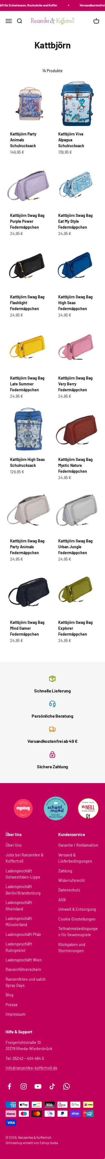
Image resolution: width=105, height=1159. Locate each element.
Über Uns (14, 845)
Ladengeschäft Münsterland (19, 921)
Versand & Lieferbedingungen (75, 858)
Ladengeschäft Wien (24, 959)
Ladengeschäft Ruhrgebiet (19, 947)
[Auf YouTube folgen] (38, 1086)
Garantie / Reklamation (78, 845)
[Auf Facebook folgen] (9, 1086)
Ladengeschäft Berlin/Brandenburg (23, 889)
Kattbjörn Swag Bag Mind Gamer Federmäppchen (27, 628)
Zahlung (65, 870)
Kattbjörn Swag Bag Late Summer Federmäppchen (27, 384)
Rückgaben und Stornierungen (71, 947)
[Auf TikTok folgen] (52, 1086)
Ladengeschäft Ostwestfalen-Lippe (23, 873)
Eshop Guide (49, 1143)
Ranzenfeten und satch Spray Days (26, 982)
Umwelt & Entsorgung (77, 909)
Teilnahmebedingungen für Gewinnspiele (78, 931)
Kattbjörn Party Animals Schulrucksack (23, 140)
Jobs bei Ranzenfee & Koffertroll (24, 858)
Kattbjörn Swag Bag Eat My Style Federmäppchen (75, 221)
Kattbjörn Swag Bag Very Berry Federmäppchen (75, 384)
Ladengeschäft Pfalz (23, 934)
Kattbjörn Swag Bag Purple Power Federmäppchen (27, 221)
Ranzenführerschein (23, 969)
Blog (9, 994)
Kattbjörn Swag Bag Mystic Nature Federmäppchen (75, 465)
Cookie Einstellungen (76, 919)
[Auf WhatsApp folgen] (66, 1086)
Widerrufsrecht (71, 880)
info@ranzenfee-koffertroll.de (31, 1068)
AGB (62, 899)
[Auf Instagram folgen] (23, 1086)
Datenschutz (69, 890)
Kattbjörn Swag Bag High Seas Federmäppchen (75, 302)
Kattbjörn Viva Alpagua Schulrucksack (71, 140)
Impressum (15, 1014)
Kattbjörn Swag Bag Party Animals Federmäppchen (27, 546)
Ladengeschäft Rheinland (19, 905)
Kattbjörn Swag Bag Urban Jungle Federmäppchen (75, 546)
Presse (12, 1004)
